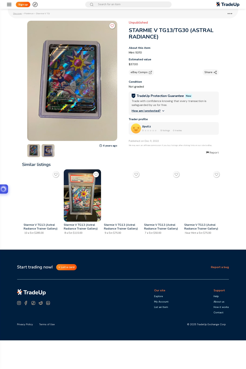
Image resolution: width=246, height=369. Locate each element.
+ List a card (66, 267)
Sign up (23, 4)
